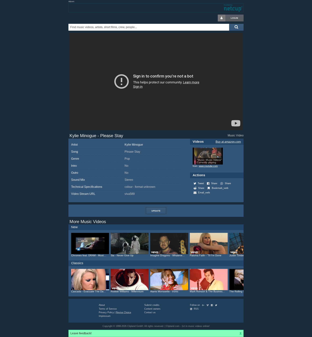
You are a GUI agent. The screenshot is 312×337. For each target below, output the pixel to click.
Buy (228, 141)
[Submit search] (236, 27)
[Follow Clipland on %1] (204, 305)
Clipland (87, 18)
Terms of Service (108, 308)
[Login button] (221, 18)
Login (234, 18)
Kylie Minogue (134, 144)
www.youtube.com (208, 166)
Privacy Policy (106, 312)
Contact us (150, 312)
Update (156, 211)
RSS (196, 308)
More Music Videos (88, 221)
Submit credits (151, 305)
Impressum (104, 316)
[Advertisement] (272, 69)
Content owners (152, 308)
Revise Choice (123, 312)
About (102, 305)
